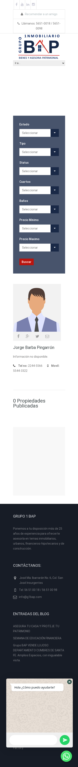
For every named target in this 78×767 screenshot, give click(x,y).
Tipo (22, 143)
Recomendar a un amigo (40, 14)
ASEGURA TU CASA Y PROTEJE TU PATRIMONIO (36, 629)
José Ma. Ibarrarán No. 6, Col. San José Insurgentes (41, 580)
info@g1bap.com (30, 597)
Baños (23, 200)
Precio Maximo (29, 239)
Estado (24, 124)
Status (24, 162)
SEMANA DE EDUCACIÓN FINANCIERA (37, 638)
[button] (69, 682)
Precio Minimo (29, 220)
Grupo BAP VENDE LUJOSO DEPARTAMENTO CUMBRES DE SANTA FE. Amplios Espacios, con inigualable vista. (38, 653)
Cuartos (25, 181)
